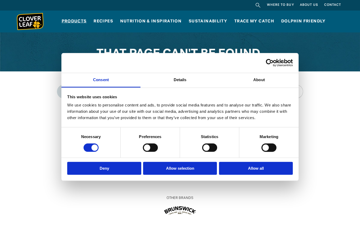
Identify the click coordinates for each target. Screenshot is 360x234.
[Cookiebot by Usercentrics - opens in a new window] (270, 63)
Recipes (103, 21)
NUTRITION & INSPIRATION (151, 21)
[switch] (150, 147)
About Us (309, 5)
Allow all (256, 168)
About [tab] (259, 79)
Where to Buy (280, 5)
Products (74, 21)
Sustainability (208, 21)
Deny (104, 168)
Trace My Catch (254, 21)
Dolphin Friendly (303, 21)
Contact (332, 5)
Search (258, 5)
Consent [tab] (101, 79)
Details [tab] (180, 79)
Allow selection (180, 168)
